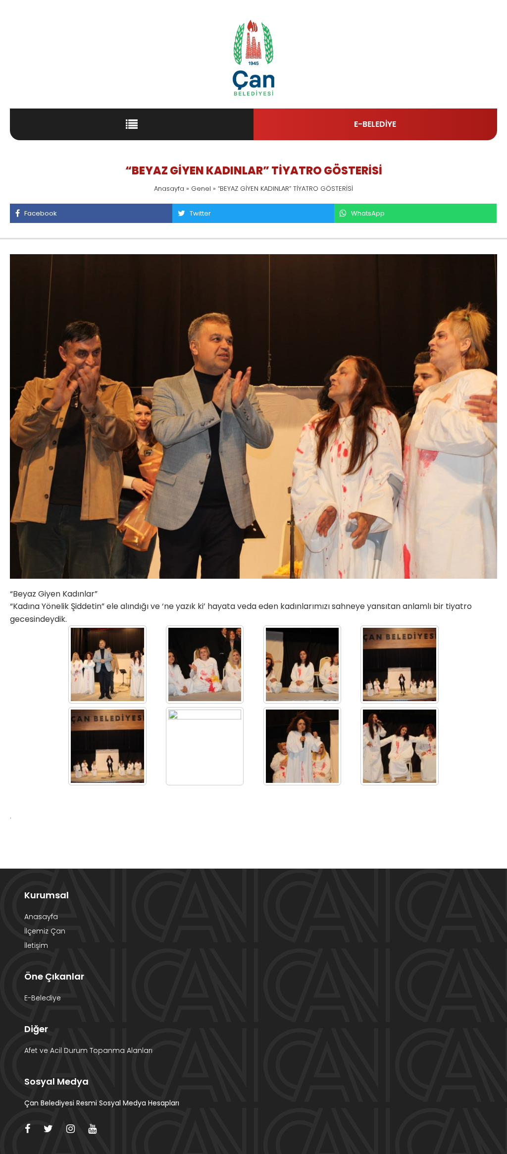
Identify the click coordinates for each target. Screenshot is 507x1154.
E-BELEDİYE (375, 124)
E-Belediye (42, 998)
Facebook (40, 213)
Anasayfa (169, 188)
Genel (201, 188)
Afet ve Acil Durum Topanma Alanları (88, 1050)
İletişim (36, 945)
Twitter (200, 213)
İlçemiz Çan (44, 931)
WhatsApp (368, 213)
